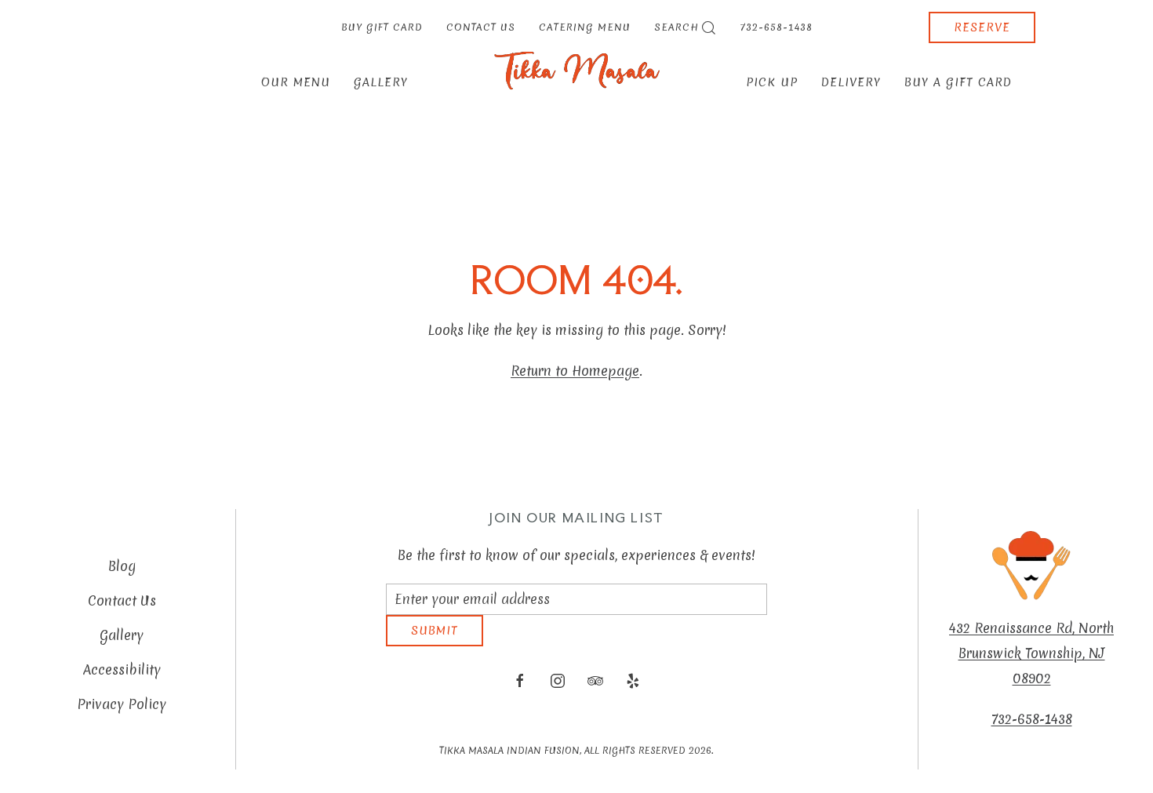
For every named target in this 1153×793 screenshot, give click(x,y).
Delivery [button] (851, 82)
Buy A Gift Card (958, 82)
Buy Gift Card (382, 27)
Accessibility (122, 676)
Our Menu (295, 82)
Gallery (381, 82)
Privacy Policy (121, 710)
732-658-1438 (776, 27)
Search (676, 27)
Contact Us (480, 27)
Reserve (982, 27)
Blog (122, 572)
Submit (434, 642)
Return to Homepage (575, 371)
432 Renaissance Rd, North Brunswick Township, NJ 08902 (1031, 659)
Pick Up (772, 82)
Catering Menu (585, 27)
